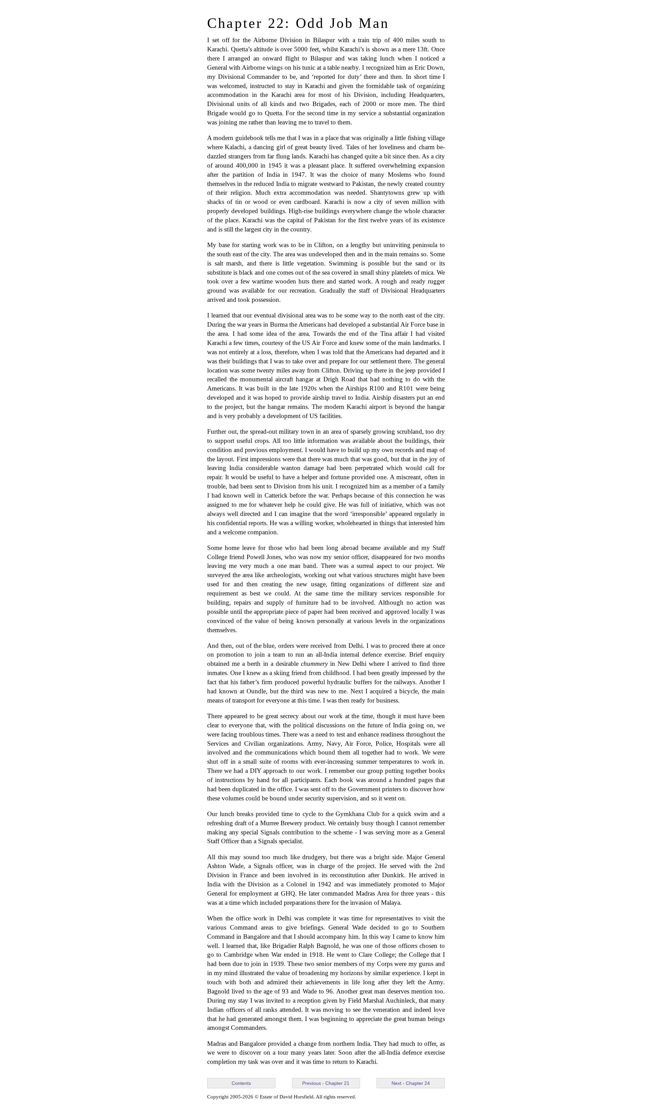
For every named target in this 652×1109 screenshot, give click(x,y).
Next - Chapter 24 (411, 1083)
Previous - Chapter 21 (325, 1083)
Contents (241, 1083)
